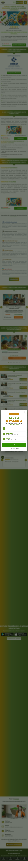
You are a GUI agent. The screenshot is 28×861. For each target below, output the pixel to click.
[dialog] (14, 430)
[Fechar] (25, 412)
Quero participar (13, 444)
